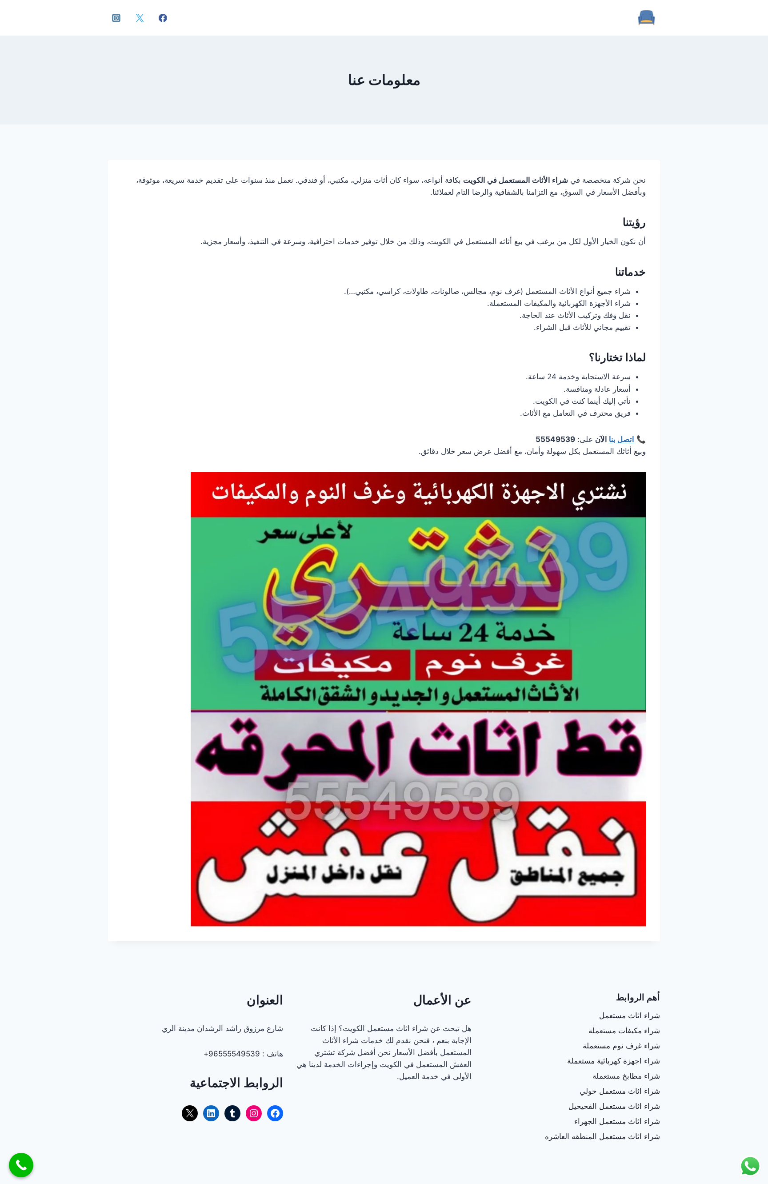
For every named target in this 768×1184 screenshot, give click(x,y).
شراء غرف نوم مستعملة (621, 1045)
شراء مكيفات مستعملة (624, 1030)
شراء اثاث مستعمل (629, 1015)
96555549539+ (232, 1053)
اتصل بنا (621, 439)
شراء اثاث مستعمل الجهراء (617, 1121)
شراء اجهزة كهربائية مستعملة (613, 1060)
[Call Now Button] (21, 1165)
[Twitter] (139, 17)
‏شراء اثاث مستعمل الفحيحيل (614, 1106)
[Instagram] (116, 17)
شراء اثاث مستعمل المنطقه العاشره (602, 1136)
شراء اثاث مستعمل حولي (620, 1091)
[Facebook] (162, 17)
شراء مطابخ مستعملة (626, 1076)
